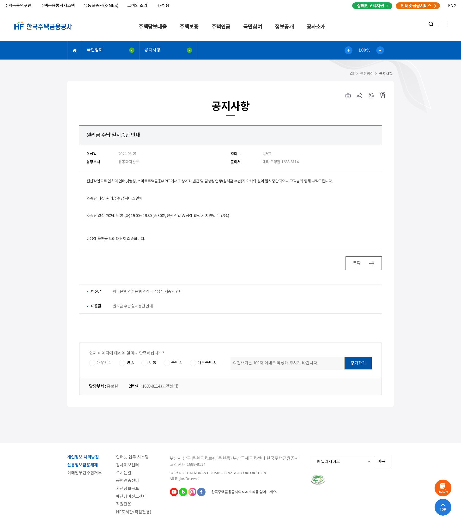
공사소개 (316, 27)
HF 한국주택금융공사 (43, 31)
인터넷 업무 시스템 (132, 457)
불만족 (177, 363)
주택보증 (189, 27)
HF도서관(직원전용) (133, 512)
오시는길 (123, 473)
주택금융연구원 (18, 5)
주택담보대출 (153, 27)
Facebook (201, 492)
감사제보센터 (127, 465)
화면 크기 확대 (348, 50)
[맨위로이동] (443, 507)
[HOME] (352, 73)
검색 (431, 24)
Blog (183, 492)
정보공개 (284, 27)
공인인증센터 (127, 481)
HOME (74, 50)
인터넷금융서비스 (416, 5)
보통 (153, 363)
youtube (174, 492)
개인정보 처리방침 (83, 457)
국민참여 (252, 27)
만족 (130, 363)
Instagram (192, 492)
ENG (452, 6)
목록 (357, 263)
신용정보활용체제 (82, 465)
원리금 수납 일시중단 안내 (133, 306)
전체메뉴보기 (443, 24)
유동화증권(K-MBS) (101, 5)
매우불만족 (207, 363)
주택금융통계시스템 (57, 5)
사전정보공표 (127, 489)
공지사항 (152, 50)
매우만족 (104, 363)
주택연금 (221, 27)
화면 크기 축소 (380, 50)
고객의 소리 (137, 5)
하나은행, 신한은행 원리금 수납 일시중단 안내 (147, 291)
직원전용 (123, 504)
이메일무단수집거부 (84, 473)
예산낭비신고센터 (131, 496)
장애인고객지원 (370, 5)
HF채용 (163, 5)
